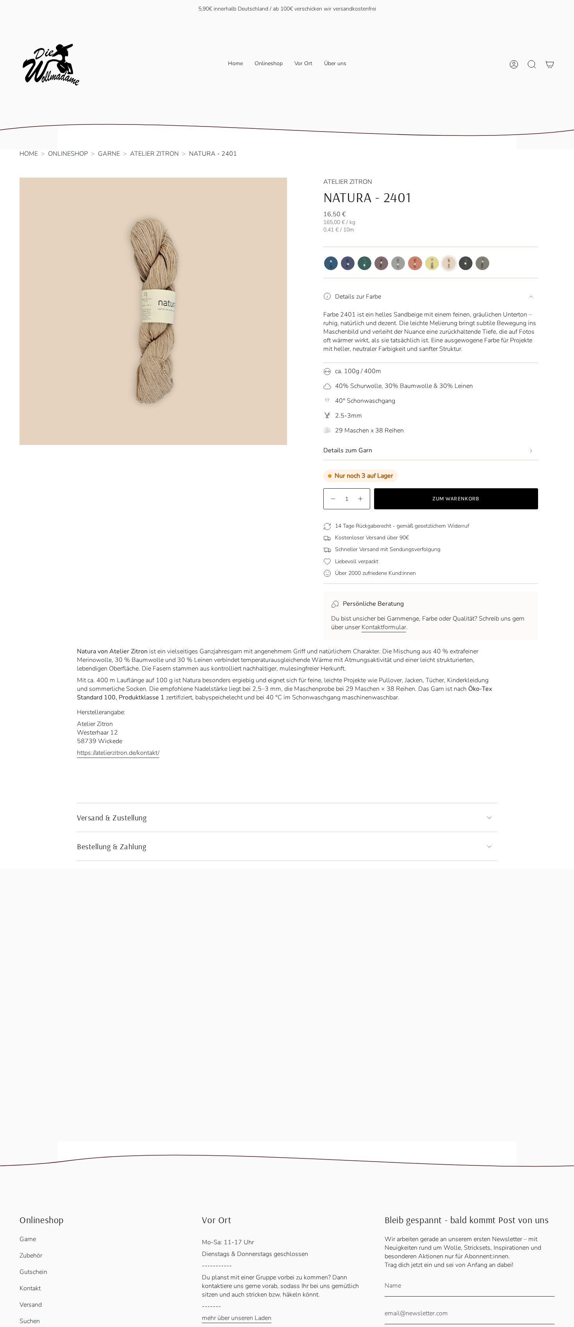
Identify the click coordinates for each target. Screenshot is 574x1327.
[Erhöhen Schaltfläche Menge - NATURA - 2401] (360, 498)
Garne (28, 1239)
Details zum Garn (347, 450)
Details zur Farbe (358, 296)
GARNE (109, 153)
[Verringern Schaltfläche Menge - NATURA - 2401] (332, 498)
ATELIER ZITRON (154, 153)
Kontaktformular (384, 627)
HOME (29, 153)
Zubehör (31, 1255)
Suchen (30, 1321)
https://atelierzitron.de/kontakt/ (118, 753)
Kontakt (30, 1288)
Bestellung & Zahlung (111, 846)
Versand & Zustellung (111, 817)
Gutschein (33, 1272)
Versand (31, 1304)
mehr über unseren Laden (236, 1318)
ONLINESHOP (68, 153)
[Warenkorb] (550, 64)
